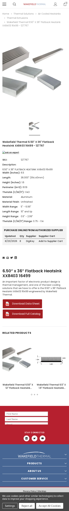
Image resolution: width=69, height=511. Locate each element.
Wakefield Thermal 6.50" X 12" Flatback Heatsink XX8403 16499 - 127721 (18, 388)
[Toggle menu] (4, 4)
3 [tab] (37, 394)
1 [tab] (31, 394)
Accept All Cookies (50, 506)
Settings (10, 506)
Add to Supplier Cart (51, 241)
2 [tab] (34, 394)
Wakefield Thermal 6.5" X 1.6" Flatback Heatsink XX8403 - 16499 (51, 388)
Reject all (27, 506)
